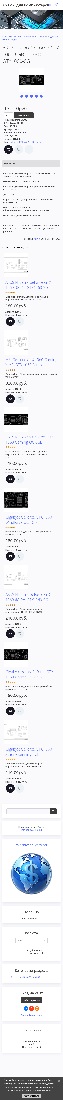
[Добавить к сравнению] (29, 149)
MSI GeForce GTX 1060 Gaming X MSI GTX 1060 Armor (31, 362)
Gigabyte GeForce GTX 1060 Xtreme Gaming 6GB (28, 751)
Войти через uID (31, 1000)
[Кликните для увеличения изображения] (31, 80)
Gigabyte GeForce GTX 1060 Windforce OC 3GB (28, 520)
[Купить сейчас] (8, 149)
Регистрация (28, 829)
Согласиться (31, 1096)
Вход (39, 829)
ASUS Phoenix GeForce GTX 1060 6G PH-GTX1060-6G (28, 597)
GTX (33, 141)
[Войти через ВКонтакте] (26, 1008)
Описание (9, 163)
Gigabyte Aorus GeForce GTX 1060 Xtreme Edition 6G (29, 674)
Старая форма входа (31, 1015)
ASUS (27, 141)
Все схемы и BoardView (25, 977)
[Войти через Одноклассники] (37, 1008)
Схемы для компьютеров (26, 4)
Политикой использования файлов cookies (29, 1090)
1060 (21, 141)
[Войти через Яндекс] (31, 1008)
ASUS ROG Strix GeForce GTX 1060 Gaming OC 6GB (29, 439)
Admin (37, 238)
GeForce (14, 141)
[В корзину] (10, 321)
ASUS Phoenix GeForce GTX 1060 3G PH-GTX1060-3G (28, 285)
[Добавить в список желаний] (18, 149)
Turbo (38, 141)
